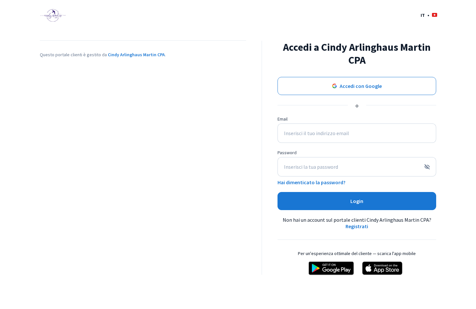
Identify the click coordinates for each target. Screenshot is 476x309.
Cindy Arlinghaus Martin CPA (136, 54)
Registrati (357, 226)
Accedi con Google (361, 86)
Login (356, 201)
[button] (429, 15)
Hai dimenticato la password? (312, 182)
